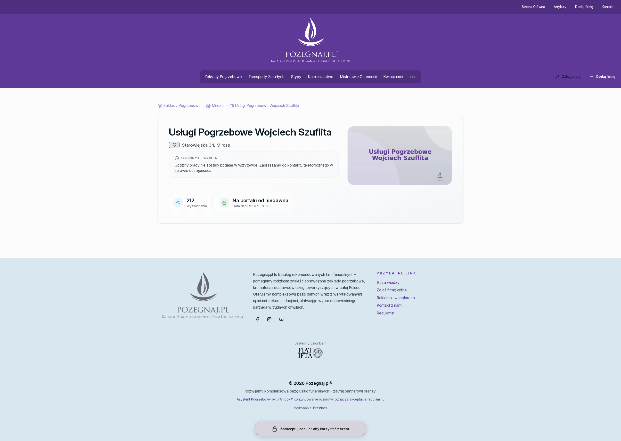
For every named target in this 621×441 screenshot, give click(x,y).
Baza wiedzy (388, 282)
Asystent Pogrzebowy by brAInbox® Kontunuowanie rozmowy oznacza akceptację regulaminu (310, 399)
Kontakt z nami (389, 305)
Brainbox (320, 408)
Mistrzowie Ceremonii (358, 76)
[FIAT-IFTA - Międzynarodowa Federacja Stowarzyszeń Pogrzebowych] (310, 353)
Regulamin (385, 313)
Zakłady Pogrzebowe (223, 76)
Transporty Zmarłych (266, 76)
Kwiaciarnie (393, 76)
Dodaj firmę (584, 7)
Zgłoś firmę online (392, 290)
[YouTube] (281, 319)
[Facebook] (257, 319)
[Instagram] (269, 319)
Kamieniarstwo (320, 76)
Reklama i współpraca (396, 298)
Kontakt (607, 7)
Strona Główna (533, 7)
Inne (413, 76)
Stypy (296, 76)
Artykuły (560, 7)
